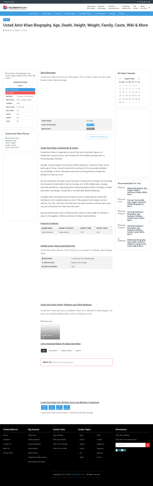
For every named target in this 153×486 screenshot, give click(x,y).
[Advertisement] (65, 50)
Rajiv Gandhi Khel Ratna (36, 462)
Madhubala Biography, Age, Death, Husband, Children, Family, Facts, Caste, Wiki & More (136, 243)
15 (17, 96)
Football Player (100, 13)
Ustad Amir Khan (20, 82)
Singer (20, 85)
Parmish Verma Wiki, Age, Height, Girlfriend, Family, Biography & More (136, 203)
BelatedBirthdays (102, 7)
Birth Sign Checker (59, 439)
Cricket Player (34, 13)
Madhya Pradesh (26, 100)
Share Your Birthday (60, 444)
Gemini (82, 444)
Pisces (99, 457)
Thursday (30, 96)
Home (5, 435)
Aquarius (100, 453)
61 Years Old (20, 107)
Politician (112, 13)
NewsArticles (144, 7)
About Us (6, 448)
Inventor (121, 13)
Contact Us (7, 444)
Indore (19, 100)
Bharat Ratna (32, 453)
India (18, 103)
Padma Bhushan (47, 232)
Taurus (82, 439)
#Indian (6, 20)
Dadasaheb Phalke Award (37, 457)
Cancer (82, 448)
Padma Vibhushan (34, 444)
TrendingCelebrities (126, 7)
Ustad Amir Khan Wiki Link (98, 137)
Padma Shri (32, 435)
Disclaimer (7, 439)
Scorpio (99, 439)
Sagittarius (100, 444)
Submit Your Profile (60, 448)
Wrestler (58, 13)
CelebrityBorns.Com (78, 474)
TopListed (135, 7)
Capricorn (100, 448)
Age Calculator (58, 435)
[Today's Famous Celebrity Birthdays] (15, 7)
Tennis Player (47, 13)
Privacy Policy (8, 453)
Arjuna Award (33, 448)
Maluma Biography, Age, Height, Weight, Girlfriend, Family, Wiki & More (137, 191)
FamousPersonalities (113, 7)
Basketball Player (85, 13)
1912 (24, 96)
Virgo (81, 457)
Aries (81, 435)
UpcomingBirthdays (91, 7)
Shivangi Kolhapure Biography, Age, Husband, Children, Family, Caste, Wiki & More (135, 216)
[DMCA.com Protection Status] (121, 450)
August (20, 96)
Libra (98, 435)
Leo (18, 110)
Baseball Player (70, 13)
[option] (53, 329)
